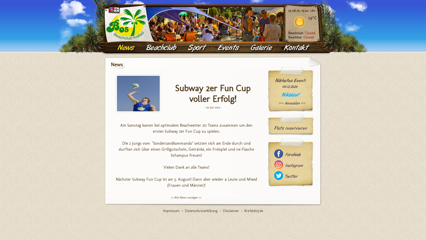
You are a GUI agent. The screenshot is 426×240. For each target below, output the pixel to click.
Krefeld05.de (253, 211)
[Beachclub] (162, 47)
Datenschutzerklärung (201, 211)
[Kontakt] (297, 47)
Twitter (291, 176)
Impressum (171, 211)
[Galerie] (262, 47)
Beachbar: (301, 37)
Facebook (293, 155)
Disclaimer (231, 211)
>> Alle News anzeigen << (186, 197)
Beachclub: (301, 33)
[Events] (229, 47)
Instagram (294, 165)
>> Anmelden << (292, 103)
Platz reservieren (290, 128)
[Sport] (197, 47)
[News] (126, 47)
